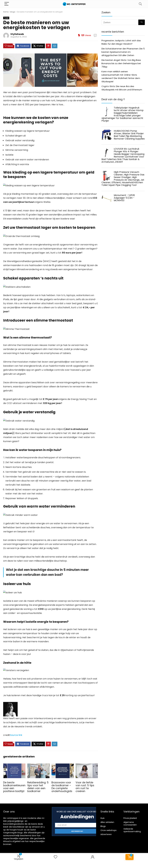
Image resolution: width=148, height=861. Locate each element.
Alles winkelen (107, 822)
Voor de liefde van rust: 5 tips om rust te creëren (85, 787)
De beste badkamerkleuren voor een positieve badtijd (14, 787)
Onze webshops (108, 830)
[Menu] (6, 4)
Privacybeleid (130, 818)
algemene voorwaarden (130, 823)
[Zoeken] (141, 22)
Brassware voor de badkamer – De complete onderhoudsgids (61, 787)
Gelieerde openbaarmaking (132, 830)
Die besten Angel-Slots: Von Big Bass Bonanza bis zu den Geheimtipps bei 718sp (121, 63)
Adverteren (106, 834)
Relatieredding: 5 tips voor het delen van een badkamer (38, 787)
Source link (16, 735)
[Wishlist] (55, 857)
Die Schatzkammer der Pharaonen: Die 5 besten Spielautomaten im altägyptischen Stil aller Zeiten (123, 52)
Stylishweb (17, 34)
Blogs (103, 826)
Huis (102, 818)
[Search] (140, 4)
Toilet (6, 18)
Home (5, 12)
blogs (12, 12)
